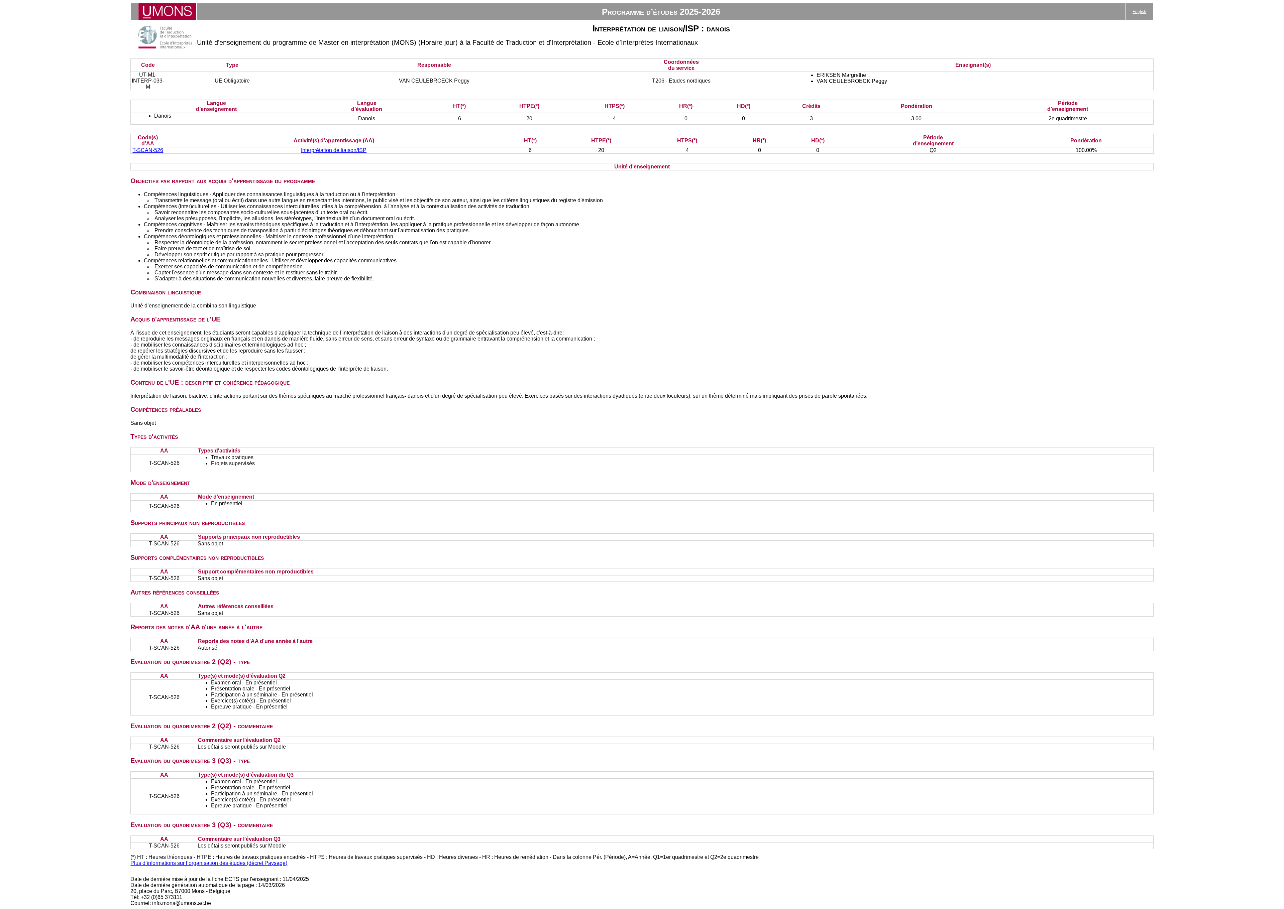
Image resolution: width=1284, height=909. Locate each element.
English (1139, 11)
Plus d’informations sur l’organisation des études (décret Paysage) (208, 863)
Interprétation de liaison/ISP (333, 150)
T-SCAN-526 (147, 150)
